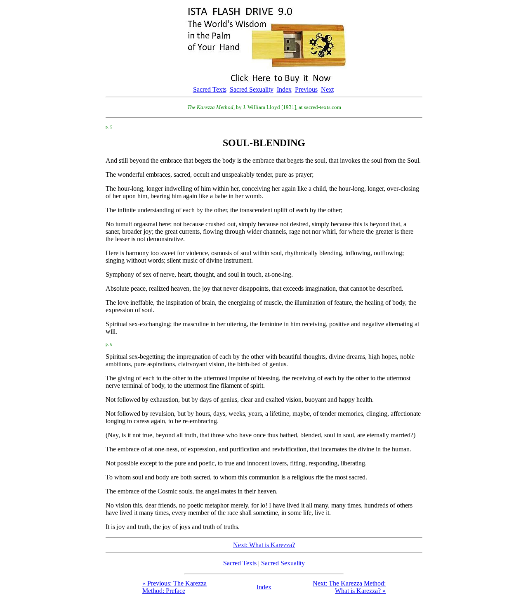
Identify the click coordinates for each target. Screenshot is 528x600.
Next (327, 89)
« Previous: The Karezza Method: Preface (174, 587)
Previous (306, 89)
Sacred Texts (209, 89)
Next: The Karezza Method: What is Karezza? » (349, 587)
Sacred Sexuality (251, 89)
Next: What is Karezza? (264, 544)
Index (284, 89)
